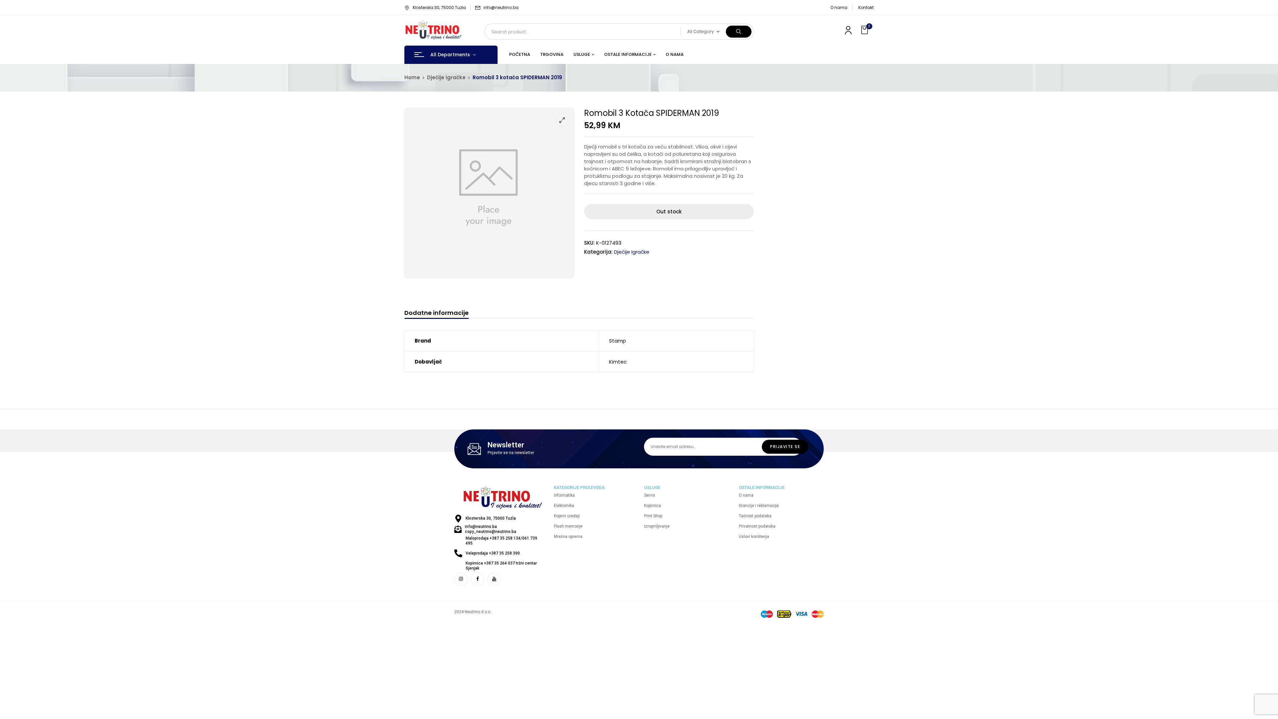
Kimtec (618, 361)
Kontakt (866, 7)
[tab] (436, 313)
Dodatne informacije (436, 313)
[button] (865, 30)
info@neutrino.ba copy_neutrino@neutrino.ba (490, 529)
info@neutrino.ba (501, 7)
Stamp (617, 340)
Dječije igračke (446, 77)
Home (412, 77)
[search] (738, 32)
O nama (838, 7)
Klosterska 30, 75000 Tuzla (439, 7)
